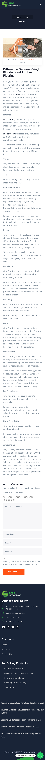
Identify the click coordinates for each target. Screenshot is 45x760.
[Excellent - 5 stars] (9, 500)
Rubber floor (9, 134)
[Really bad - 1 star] (4, 496)
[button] (40, 755)
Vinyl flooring (9, 119)
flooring (16, 94)
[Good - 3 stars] (18, 496)
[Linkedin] (3, 627)
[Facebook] (13, 627)
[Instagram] (8, 627)
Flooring (25, 17)
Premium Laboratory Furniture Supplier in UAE (22, 703)
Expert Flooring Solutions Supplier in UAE (20, 726)
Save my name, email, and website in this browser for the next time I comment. (21, 563)
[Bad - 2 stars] (10, 496)
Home (19, 17)
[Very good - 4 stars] (28, 496)
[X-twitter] (17, 627)
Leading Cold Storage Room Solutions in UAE (21, 720)
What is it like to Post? (13, 492)
